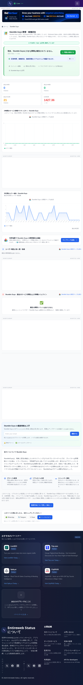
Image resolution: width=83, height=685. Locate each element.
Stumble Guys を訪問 (17, 70)
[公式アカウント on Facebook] (12, 666)
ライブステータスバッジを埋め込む (51, 66)
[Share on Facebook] (34, 666)
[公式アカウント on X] (7, 666)
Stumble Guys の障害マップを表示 (43, 117)
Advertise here (77, 8)
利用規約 (47, 659)
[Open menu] (77, 3)
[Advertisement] (41, 173)
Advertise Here (75, 156)
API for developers (71, 659)
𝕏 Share (32, 517)
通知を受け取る (30, 66)
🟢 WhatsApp (10, 517)
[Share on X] (29, 666)
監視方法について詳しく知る (40, 505)
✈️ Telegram (22, 517)
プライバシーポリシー (72, 650)
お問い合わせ (69, 632)
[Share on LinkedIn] (39, 666)
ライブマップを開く (69, 240)
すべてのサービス (50, 641)
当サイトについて (50, 632)
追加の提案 (68, 641)
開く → (71, 59)
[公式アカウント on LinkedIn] (18, 666)
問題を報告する (69, 52)
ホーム (6, 26)
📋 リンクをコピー (45, 517)
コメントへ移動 (16, 66)
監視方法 (47, 650)
